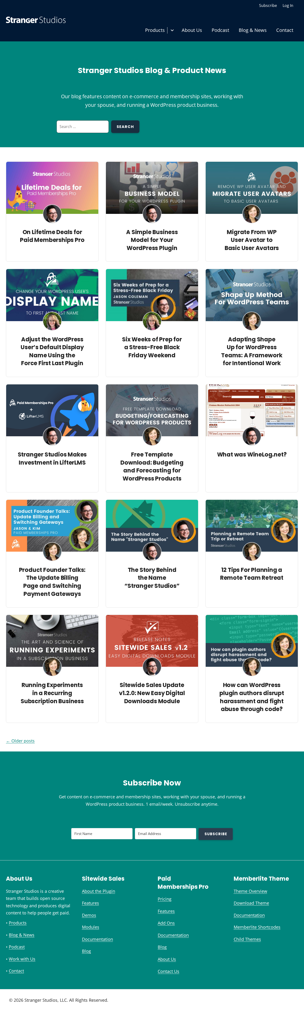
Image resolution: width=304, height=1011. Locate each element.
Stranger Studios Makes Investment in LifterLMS (52, 458)
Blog (86, 951)
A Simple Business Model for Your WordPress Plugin (152, 240)
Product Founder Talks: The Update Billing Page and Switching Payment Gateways (52, 582)
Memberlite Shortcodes (257, 927)
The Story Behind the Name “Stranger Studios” (151, 578)
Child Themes (247, 939)
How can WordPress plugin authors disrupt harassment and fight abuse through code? (251, 697)
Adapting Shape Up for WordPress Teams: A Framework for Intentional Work (251, 351)
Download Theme (251, 903)
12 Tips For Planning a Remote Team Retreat (251, 574)
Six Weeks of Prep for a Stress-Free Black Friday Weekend (152, 347)
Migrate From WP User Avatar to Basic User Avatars (252, 240)
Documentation (97, 939)
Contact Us (168, 971)
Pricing (164, 899)
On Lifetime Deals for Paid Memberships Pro (52, 236)
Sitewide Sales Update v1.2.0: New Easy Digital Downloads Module (152, 693)
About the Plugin (98, 891)
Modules (90, 927)
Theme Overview (250, 891)
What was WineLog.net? (252, 454)
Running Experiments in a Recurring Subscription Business (52, 693)
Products (155, 30)
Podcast (220, 30)
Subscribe (268, 5)
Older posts (20, 741)
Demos (89, 915)
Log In (288, 5)
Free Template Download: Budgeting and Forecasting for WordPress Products (151, 466)
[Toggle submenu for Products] (172, 30)
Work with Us (22, 959)
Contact (284, 30)
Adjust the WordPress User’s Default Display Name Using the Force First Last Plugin (52, 351)
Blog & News (253, 30)
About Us (192, 30)
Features (90, 903)
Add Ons (166, 923)
